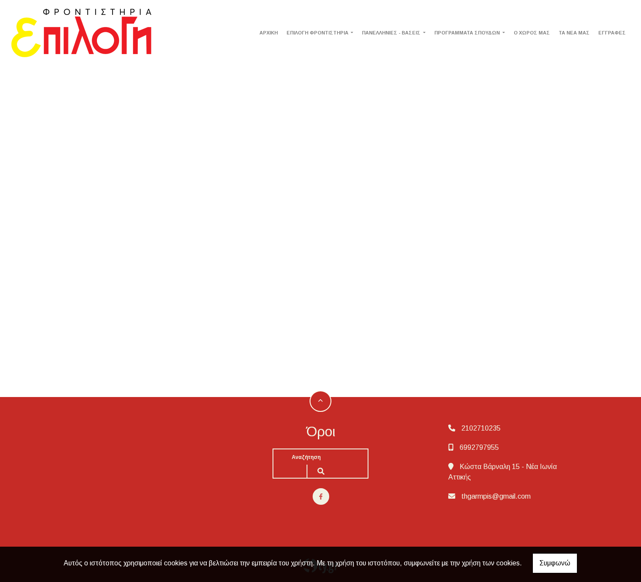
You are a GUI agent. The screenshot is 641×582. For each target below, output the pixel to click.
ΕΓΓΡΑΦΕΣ (612, 32)
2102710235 (481, 428)
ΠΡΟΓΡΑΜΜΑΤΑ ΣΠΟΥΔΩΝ (467, 32)
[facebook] (321, 496)
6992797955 (479, 447)
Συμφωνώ (554, 563)
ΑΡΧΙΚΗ (268, 32)
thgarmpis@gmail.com (496, 496)
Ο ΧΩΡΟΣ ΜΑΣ (532, 32)
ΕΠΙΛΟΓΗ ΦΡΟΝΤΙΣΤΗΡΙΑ (318, 32)
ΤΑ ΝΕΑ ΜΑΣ (574, 32)
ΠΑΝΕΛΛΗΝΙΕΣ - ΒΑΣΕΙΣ (392, 32)
